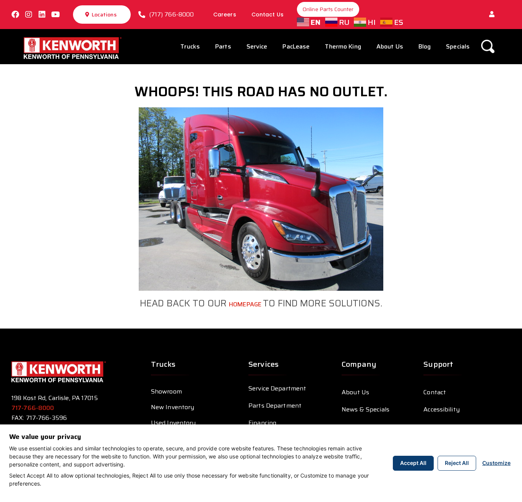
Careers (224, 14)
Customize (496, 463)
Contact (434, 392)
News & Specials (365, 409)
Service (256, 46)
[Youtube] (55, 14)
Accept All (413, 463)
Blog (424, 46)
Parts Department (275, 405)
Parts (223, 46)
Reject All (457, 463)
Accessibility (441, 409)
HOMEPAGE (246, 304)
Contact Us (267, 14)
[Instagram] (28, 14)
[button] (491, 14)
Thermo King (343, 46)
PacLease (296, 46)
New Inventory (173, 407)
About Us (389, 46)
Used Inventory (173, 423)
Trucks (190, 46)
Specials (458, 46)
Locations (104, 14)
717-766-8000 (33, 408)
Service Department (277, 388)
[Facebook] (15, 14)
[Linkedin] (42, 14)
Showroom (166, 391)
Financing (262, 423)
